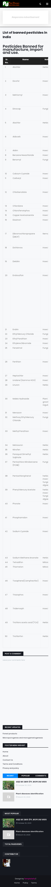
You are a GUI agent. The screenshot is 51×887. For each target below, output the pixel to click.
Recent (10, 775)
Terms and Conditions (12, 764)
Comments (40, 775)
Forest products (10, 733)
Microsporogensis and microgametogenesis (23, 737)
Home (5, 751)
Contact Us (8, 760)
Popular (25, 775)
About (5, 756)
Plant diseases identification (30, 793)
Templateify (29, 878)
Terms (34, 882)
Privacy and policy (11, 768)
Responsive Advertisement (25, 17)
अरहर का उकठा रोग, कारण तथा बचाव (31, 782)
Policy (25, 882)
